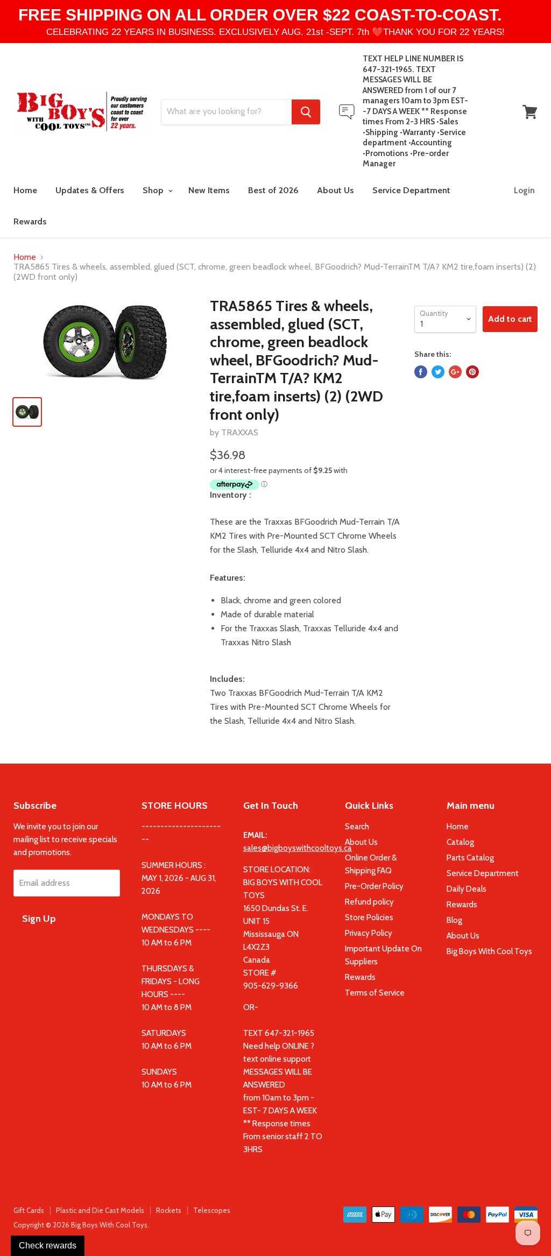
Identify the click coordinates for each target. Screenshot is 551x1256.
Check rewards (47, 1245)
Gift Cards (28, 1210)
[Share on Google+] (455, 371)
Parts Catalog (470, 858)
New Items (209, 190)
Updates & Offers (89, 190)
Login (524, 190)
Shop (154, 190)
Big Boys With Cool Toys (489, 951)
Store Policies (369, 917)
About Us (335, 190)
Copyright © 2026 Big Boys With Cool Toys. (81, 1224)
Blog (454, 920)
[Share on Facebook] (420, 371)
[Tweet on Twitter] (438, 371)
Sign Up (39, 919)
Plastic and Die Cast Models (100, 1210)
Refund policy (369, 902)
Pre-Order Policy (374, 886)
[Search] (306, 112)
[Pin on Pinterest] (472, 371)
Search (357, 826)
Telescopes (211, 1210)
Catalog (460, 842)
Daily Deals (466, 889)
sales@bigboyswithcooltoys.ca (297, 848)
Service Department (411, 190)
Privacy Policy (368, 933)
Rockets (168, 1210)
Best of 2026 (273, 190)
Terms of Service (375, 993)
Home (25, 190)
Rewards (30, 221)
